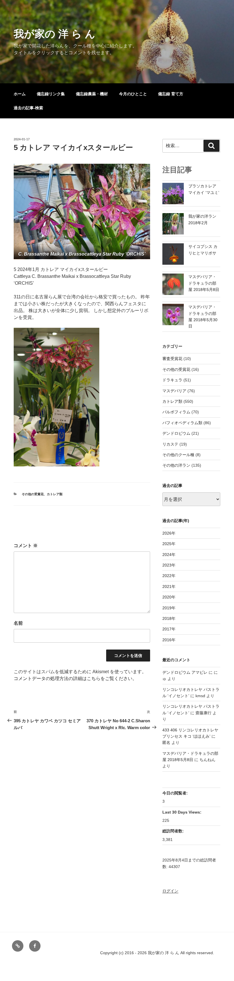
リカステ (170, 444)
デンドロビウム (176, 433)
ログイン (170, 891)
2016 (167, 640)
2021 (167, 586)
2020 (167, 597)
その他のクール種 (178, 454)
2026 (167, 533)
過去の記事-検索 (28, 108)
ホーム (20, 94)
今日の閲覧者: (175, 793)
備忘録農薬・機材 (92, 94)
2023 (167, 565)
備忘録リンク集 (51, 94)
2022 (167, 575)
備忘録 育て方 (170, 94)
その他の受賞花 (33, 494)
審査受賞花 (172, 358)
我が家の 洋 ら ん (54, 34)
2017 (167, 629)
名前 (18, 623)
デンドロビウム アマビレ (184, 672)
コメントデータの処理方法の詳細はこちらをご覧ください (73, 678)
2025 (167, 543)
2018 (167, 618)
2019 (167, 608)
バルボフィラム (176, 412)
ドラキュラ (172, 380)
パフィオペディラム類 (182, 422)
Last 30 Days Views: (182, 812)
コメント (26, 545)
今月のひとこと (133, 94)
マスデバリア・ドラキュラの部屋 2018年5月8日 (203, 283)
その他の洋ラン (176, 465)
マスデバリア (174, 391)
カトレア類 (54, 494)
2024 (167, 554)
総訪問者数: (173, 831)
